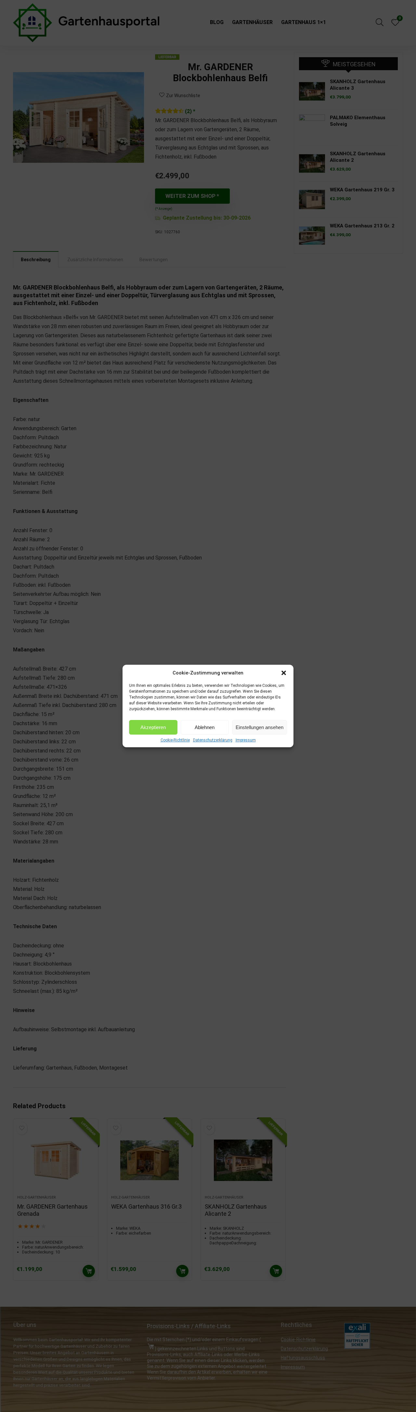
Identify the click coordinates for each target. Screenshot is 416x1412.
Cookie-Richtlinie (175, 740)
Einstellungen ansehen (259, 727)
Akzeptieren (153, 727)
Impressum (246, 740)
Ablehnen (204, 727)
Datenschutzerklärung (212, 740)
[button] (283, 673)
